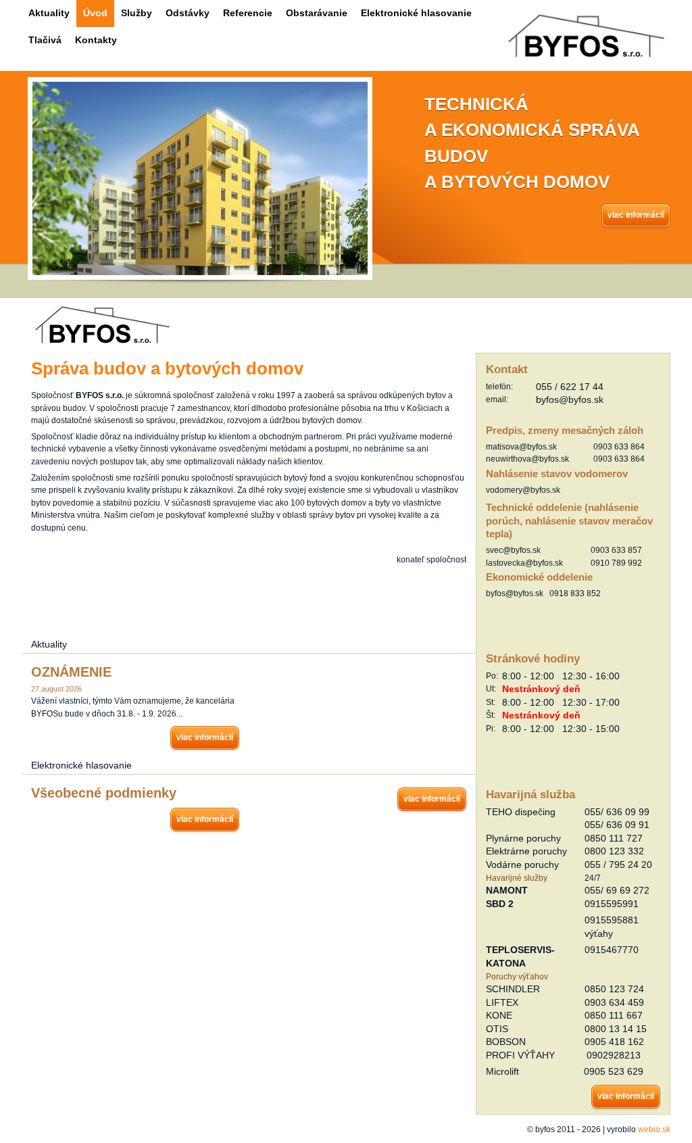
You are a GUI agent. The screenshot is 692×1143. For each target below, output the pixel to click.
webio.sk (654, 1129)
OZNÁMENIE (71, 671)
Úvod (95, 12)
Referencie (247, 12)
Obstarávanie (316, 12)
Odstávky (187, 12)
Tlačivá (44, 39)
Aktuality (49, 12)
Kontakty (96, 39)
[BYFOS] (102, 341)
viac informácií (636, 215)
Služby (136, 12)
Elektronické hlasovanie (416, 12)
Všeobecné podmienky (103, 792)
